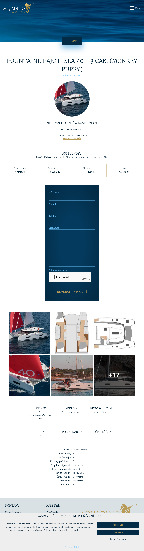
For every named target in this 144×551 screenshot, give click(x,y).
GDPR (77, 547)
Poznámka (54, 228)
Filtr (72, 41)
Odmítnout (118, 532)
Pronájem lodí (53, 512)
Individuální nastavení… (117, 539)
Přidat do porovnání (72, 75)
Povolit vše (118, 525)
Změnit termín (72, 138)
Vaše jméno (54, 192)
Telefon (52, 216)
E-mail (52, 204)
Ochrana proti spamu (59, 270)
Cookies (68, 547)
